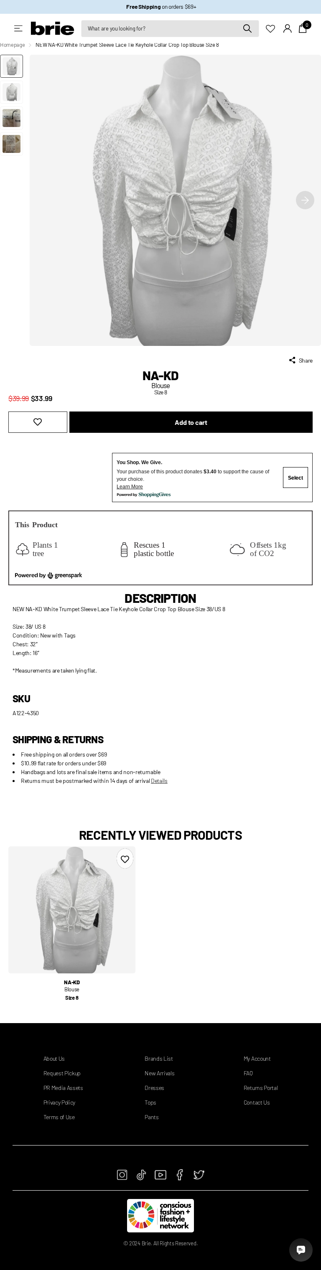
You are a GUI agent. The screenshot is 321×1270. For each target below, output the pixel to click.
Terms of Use (59, 1116)
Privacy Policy (59, 1102)
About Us (54, 1058)
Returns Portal (261, 1087)
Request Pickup (62, 1073)
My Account (257, 1058)
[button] (305, 200)
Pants (151, 1116)
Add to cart (191, 422)
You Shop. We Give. (139, 462)
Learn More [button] (130, 487)
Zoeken (247, 28)
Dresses (154, 1087)
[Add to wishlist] (37, 422)
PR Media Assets (63, 1087)
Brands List (159, 1058)
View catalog (19, 29)
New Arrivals (159, 1073)
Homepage (12, 44)
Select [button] (295, 478)
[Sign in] (287, 28)
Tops (150, 1102)
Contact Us (257, 1102)
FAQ (248, 1073)
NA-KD (160, 375)
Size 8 (72, 997)
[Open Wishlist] (274, 28)
